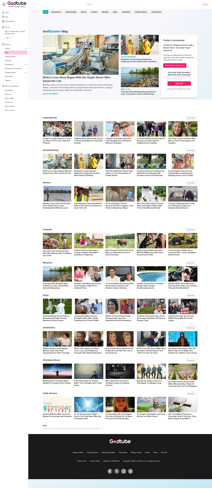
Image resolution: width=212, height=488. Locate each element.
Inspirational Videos (108, 452)
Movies (147, 452)
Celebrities (126, 12)
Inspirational (56, 12)
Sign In (8, 38)
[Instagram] (123, 471)
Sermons (164, 452)
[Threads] (130, 471)
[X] (116, 471)
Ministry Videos (136, 452)
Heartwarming (71, 12)
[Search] (139, 4)
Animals (94, 12)
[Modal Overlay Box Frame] (179, 81)
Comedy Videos (92, 452)
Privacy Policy (95, 461)
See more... (191, 118)
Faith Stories (156, 12)
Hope (115, 12)
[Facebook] (109, 471)
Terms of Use (82, 461)
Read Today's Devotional (175, 65)
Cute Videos (123, 452)
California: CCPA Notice (111, 461)
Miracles (105, 12)
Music (155, 452)
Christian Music (141, 12)
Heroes (83, 12)
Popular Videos (78, 452)
